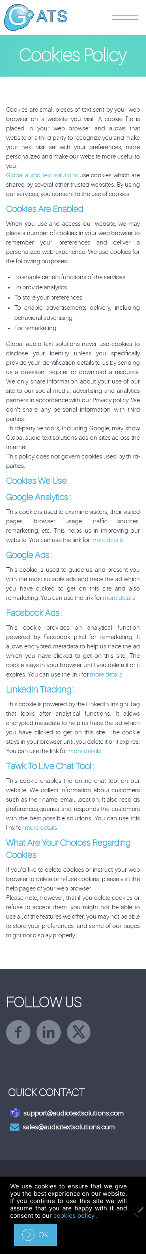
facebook (18, 1032)
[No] (136, 1215)
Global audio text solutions (42, 175)
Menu (125, 17)
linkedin (48, 1032)
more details (107, 540)
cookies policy (75, 1215)
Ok (44, 1234)
